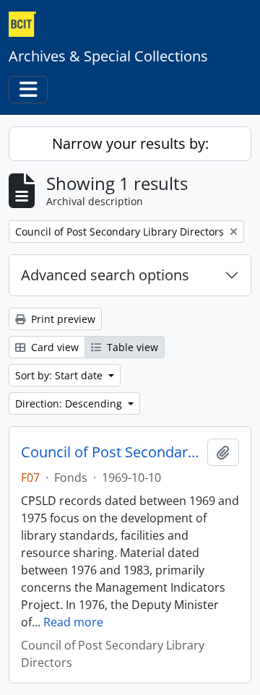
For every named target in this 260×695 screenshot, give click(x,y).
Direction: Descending (70, 403)
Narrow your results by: (130, 143)
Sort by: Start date (60, 375)
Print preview (61, 319)
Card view (53, 347)
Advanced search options (105, 275)
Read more (73, 622)
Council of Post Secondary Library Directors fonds (111, 452)
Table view (131, 347)
